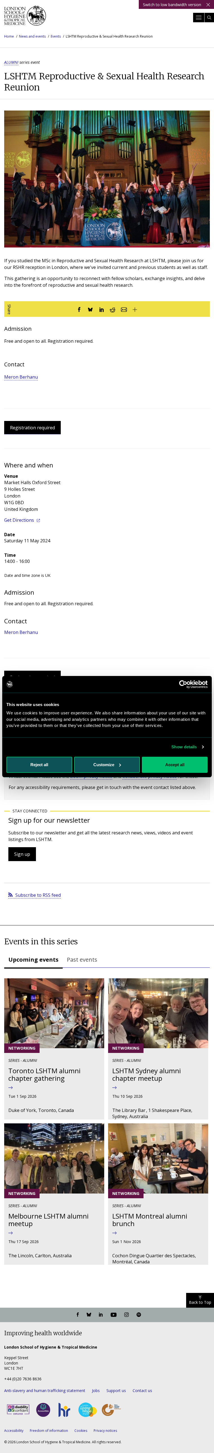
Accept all (174, 764)
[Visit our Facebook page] (78, 1315)
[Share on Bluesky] (90, 309)
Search (209, 17)
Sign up (22, 854)
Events (56, 36)
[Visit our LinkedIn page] (101, 1315)
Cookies (80, 1430)
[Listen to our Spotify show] (139, 1315)
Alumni (11, 62)
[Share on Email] (123, 309)
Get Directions (19, 520)
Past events (82, 959)
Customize (103, 764)
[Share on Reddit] (112, 309)
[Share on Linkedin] (101, 309)
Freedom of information (49, 1430)
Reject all (39, 764)
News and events (32, 36)
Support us (116, 1390)
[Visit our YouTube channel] (113, 1315)
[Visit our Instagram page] (126, 1315)
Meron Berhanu (21, 377)
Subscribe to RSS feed (38, 895)
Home (9, 36)
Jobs (96, 1390)
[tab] (33, 960)
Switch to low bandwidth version (172, 4)
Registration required (32, 428)
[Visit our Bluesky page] (89, 1315)
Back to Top (200, 1302)
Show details (184, 746)
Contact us (142, 1390)
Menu (198, 17)
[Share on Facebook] (79, 309)
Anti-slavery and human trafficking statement (44, 1390)
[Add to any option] (134, 309)
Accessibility (13, 1430)
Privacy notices (105, 1430)
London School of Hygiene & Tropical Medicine (25, 18)
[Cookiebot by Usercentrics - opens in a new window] (183, 684)
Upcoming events (33, 959)
